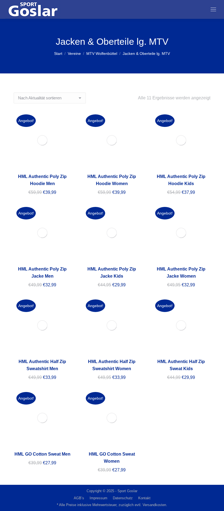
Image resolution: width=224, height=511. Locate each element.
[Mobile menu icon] (213, 9)
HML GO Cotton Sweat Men (42, 454)
